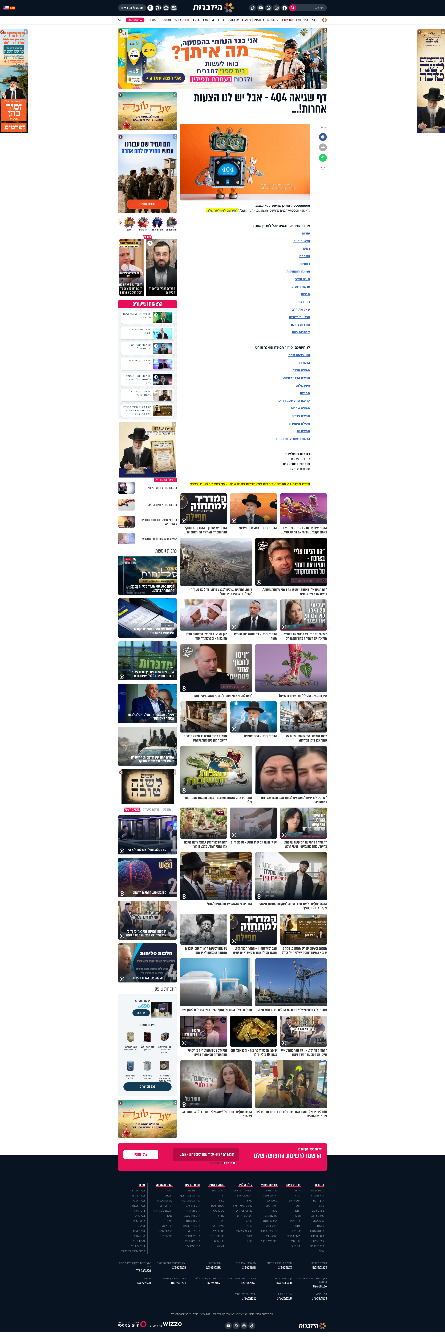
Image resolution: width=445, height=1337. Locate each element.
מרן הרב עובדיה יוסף (190, 1195)
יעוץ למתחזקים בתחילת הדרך (171, 1263)
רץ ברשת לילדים (244, 1195)
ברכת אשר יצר (138, 1246)
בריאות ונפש (218, 1225)
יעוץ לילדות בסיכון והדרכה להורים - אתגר (135, 1264)
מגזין (306, 20)
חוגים (249, 1241)
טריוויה (249, 1225)
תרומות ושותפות (316, 1230)
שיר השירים (139, 1235)
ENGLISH (167, 20)
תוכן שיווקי (296, 1246)
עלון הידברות (318, 1200)
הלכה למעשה (270, 1205)
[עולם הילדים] (173, 7)
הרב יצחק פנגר (192, 1205)
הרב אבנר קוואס (192, 1241)
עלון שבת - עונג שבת (246, 1263)
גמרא (221, 1200)
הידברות (319, 1185)
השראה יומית (271, 1235)
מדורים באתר (293, 1185)
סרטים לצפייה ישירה (242, 1205)
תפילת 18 (303, 431)
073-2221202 (249, 1298)
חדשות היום (295, 1200)
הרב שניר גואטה (192, 1215)
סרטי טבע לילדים (244, 1230)
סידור (289, 347)
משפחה (297, 1215)
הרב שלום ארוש (192, 1235)
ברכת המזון (139, 1210)
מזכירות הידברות (319, 1263)
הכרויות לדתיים (299, 317)
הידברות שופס (317, 1235)
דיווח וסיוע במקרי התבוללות (208, 1278)
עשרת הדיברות (217, 1205)
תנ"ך (221, 1195)
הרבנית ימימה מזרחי (162, 1210)
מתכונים (168, 1195)
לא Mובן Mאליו (270, 1195)
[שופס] (166, 7)
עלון (213, 20)
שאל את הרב (233, 20)
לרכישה (141, 1013)
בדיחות (249, 1200)
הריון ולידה (167, 1225)
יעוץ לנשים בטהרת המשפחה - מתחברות (312, 1280)
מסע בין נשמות (270, 1220)
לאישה (169, 1190)
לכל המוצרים (147, 1086)
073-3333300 (284, 1283)
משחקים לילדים (244, 1215)
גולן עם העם (271, 1215)
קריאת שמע (139, 1220)
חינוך (221, 1220)
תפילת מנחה (138, 1195)
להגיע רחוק (271, 1225)
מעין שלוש (303, 385)
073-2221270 (143, 1283)
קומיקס (249, 1220)
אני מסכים (221, 1163)
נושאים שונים (216, 1185)
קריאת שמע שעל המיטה (293, 400)
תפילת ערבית (301, 416)
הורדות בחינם (300, 324)
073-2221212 (285, 1267)
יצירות (249, 1235)
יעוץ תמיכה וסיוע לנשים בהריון (242, 1278)
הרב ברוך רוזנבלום (191, 1225)
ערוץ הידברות (317, 1195)
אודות (321, 1251)
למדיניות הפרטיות (217, 1163)
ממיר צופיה (321, 1293)
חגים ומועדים (294, 1241)
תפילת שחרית (300, 408)
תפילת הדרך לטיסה (296, 378)
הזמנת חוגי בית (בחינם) (174, 1278)
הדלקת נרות (166, 1205)
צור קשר (177, 20)
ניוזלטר (320, 1205)
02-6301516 (320, 1286)
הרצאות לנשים (165, 1230)
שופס (205, 20)
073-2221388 (249, 1267)
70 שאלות (246, 20)
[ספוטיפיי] (150, 7)
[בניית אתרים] (172, 1325)
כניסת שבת (296, 355)
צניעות (169, 1215)
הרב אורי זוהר (193, 1230)
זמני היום (221, 20)
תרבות (305, 294)
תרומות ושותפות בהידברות (279, 1263)
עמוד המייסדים (317, 1241)
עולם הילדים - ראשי (242, 1190)
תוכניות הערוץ (269, 1185)
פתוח (274, 1210)
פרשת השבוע (301, 286)
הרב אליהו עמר (192, 1246)
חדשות (298, 20)
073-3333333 (319, 1298)
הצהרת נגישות (317, 1246)
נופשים (320, 1225)
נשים (306, 248)
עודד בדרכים (271, 1190)
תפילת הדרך (139, 1230)
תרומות (187, 20)
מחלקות (196, 20)
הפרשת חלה (166, 1235)
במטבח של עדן (270, 1200)
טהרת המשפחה (164, 1200)
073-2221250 (284, 1298)
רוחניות (305, 264)
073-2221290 (178, 1283)
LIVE (154, 20)
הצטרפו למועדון (133, 20)
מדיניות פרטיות (317, 1190)
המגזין (298, 1195)
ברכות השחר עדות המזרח (292, 439)
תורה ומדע (302, 279)
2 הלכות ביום (318, 1210)
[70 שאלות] (158, 7)
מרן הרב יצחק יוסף (191, 1200)
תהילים (141, 1225)
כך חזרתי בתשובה (268, 1230)
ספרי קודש (219, 1241)
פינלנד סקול (218, 1210)
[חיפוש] (292, 7)
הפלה (169, 1220)
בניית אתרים (156, 1325)
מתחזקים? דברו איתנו (132, 8)
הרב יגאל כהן (193, 1210)
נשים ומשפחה (164, 1185)
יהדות (306, 233)
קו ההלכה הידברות (283, 1278)
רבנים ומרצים (192, 1185)
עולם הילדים (259, 20)
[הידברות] (213, 8)
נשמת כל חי (139, 1241)
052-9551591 (248, 1283)
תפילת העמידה (299, 423)
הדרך (297, 370)
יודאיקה (220, 1246)
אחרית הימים (218, 1230)
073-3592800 (213, 1267)
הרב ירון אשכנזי (192, 1220)
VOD (313, 20)
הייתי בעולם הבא (269, 1241)
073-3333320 (143, 1270)
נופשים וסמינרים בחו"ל (245, 1293)
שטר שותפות (287, 20)
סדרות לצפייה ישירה (242, 1210)
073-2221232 (179, 1267)
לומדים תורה (218, 1190)
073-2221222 (319, 1267)
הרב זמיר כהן (272, 20)
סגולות (221, 1215)
